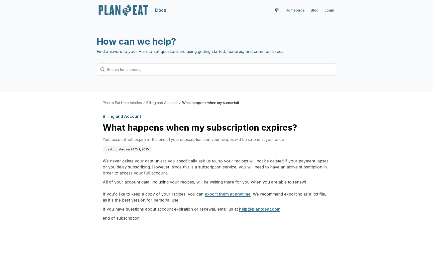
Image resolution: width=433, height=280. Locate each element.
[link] (212, 102)
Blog (314, 10)
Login (329, 10)
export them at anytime (228, 194)
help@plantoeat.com (259, 209)
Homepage (295, 10)
